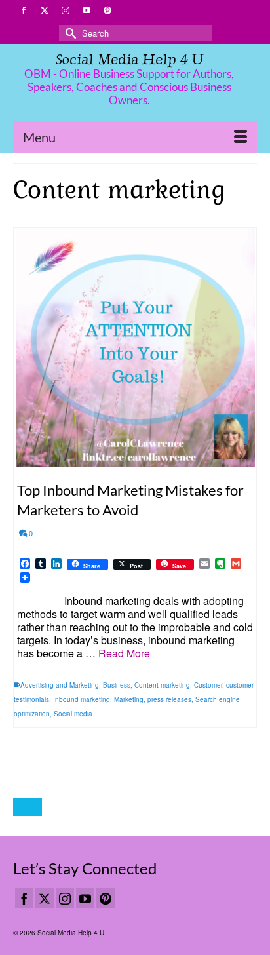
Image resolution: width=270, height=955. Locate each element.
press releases (169, 699)
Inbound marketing (81, 699)
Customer (208, 685)
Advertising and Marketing (59, 685)
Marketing (129, 699)
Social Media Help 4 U (129, 59)
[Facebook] (24, 898)
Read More (124, 653)
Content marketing (162, 685)
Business (116, 685)
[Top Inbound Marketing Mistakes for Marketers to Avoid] (135, 347)
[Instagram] (65, 898)
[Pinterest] (105, 898)
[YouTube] (85, 898)
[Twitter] (44, 898)
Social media (73, 713)
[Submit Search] (69, 33)
